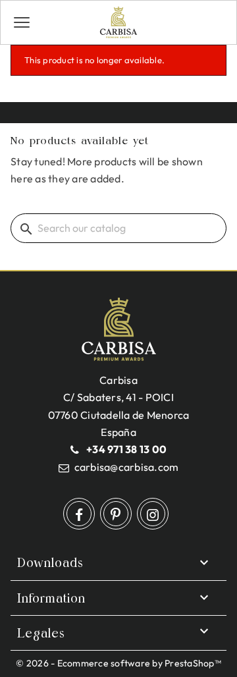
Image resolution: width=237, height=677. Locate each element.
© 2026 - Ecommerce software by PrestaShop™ (118, 663)
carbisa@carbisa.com (126, 467)
